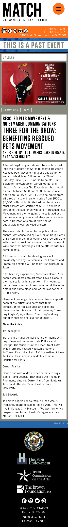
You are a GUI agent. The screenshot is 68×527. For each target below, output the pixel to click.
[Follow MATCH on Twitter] (20, 31)
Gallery (8, 57)
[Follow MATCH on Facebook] (10, 31)
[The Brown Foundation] (34, 493)
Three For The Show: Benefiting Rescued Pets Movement (30, 138)
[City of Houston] (34, 450)
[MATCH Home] (22, 10)
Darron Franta (11, 366)
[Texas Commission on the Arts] (34, 482)
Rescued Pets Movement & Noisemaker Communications (29, 121)
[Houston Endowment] (34, 464)
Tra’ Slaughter (11, 331)
